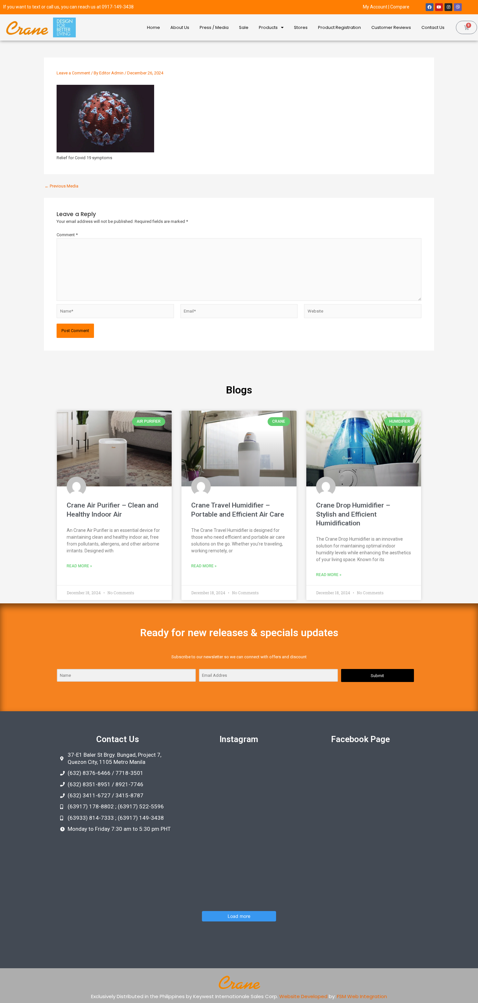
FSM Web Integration (362, 996)
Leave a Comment (73, 73)
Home (153, 27)
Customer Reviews (391, 27)
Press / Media (214, 27)
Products (268, 27)
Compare (399, 6)
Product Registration (339, 27)
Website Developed (303, 996)
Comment (67, 234)
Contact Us (433, 27)
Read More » (79, 566)
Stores (301, 27)
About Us (179, 27)
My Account (375, 6)
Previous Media (61, 186)
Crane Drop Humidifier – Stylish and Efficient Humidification (353, 514)
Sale (243, 27)
